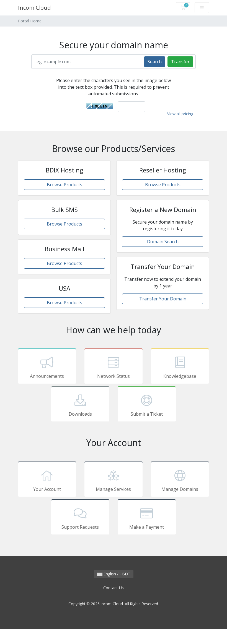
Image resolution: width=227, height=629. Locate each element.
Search (155, 62)
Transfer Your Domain (162, 299)
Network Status (113, 376)
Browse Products (64, 185)
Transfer (180, 62)
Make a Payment (146, 527)
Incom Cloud (34, 7)
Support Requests (80, 527)
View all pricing (180, 113)
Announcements (47, 376)
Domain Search (163, 242)
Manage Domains (179, 489)
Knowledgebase (179, 376)
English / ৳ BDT (116, 573)
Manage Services (113, 489)
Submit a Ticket (147, 414)
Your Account (47, 489)
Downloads (80, 414)
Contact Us (113, 587)
